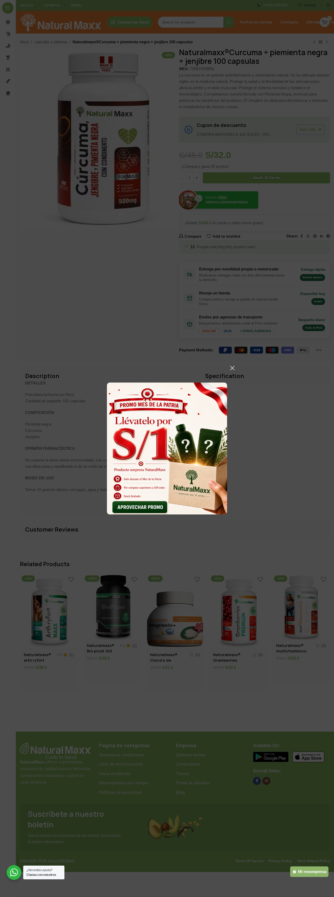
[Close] (232, 368)
